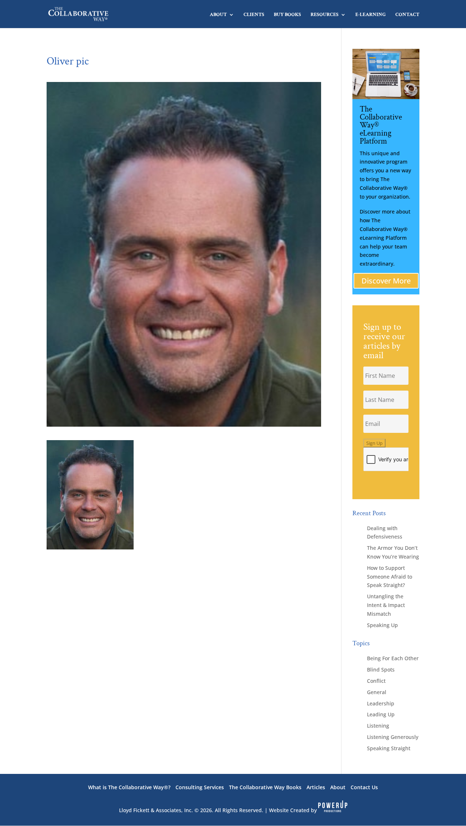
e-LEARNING (370, 15)
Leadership (380, 703)
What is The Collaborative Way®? (129, 787)
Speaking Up (382, 625)
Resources (325, 15)
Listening (378, 725)
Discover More (386, 281)
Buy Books (287, 15)
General (376, 692)
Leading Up (381, 714)
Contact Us (364, 787)
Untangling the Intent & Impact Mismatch (386, 605)
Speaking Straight (388, 748)
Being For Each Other (393, 658)
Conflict (376, 680)
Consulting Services (199, 787)
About (218, 15)
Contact (407, 15)
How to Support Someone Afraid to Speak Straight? (389, 576)
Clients (254, 15)
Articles (316, 787)
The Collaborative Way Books (265, 787)
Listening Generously (392, 736)
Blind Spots (381, 669)
